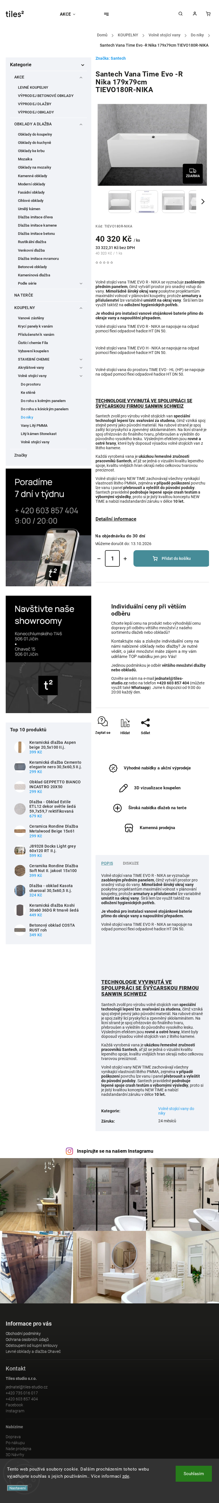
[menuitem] (70, 14)
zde (125, 1476)
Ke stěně (28, 392)
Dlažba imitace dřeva (35, 217)
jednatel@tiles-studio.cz (27, 1387)
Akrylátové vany (31, 367)
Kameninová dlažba (34, 275)
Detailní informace (116, 519)
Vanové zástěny (31, 318)
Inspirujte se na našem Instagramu (115, 1151)
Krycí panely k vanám (35, 326)
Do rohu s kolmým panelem (43, 401)
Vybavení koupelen (33, 351)
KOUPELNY (24, 307)
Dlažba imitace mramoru (38, 258)
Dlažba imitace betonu (36, 233)
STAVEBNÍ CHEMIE (34, 359)
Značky (20, 455)
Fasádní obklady (31, 192)
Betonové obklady (32, 267)
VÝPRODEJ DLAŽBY (35, 104)
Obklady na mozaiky (34, 167)
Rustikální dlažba (32, 242)
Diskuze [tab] (131, 863)
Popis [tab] (107, 863)
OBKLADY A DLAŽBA (33, 124)
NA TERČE (23, 295)
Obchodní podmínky (23, 1333)
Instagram (15, 1411)
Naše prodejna (18, 1448)
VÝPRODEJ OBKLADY (36, 112)
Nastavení (17, 1488)
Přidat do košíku (176, 558)
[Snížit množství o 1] (99, 558)
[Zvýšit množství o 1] (125, 558)
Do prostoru (30, 384)
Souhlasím (194, 1473)
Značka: (111, 58)
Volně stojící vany (32, 376)
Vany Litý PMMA (34, 425)
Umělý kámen (29, 209)
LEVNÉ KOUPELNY (33, 87)
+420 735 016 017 (22, 1393)
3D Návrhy (15, 1454)
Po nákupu (15, 1442)
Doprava (13, 1436)
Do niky (27, 417)
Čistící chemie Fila (33, 343)
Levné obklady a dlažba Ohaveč (33, 1351)
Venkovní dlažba (31, 250)
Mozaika (25, 159)
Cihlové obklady (31, 200)
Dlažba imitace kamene (37, 225)
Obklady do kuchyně (34, 142)
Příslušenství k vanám (36, 334)
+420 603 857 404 (22, 1399)
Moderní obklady (31, 184)
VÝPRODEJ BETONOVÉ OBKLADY (46, 96)
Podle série (27, 283)
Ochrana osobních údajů (27, 1339)
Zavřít (191, 743)
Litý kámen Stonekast (38, 434)
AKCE (19, 77)
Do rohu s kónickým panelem (45, 409)
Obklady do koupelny (35, 134)
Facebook (14, 1405)
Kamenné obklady (32, 176)
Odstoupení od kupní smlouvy (32, 1345)
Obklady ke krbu (31, 151)
